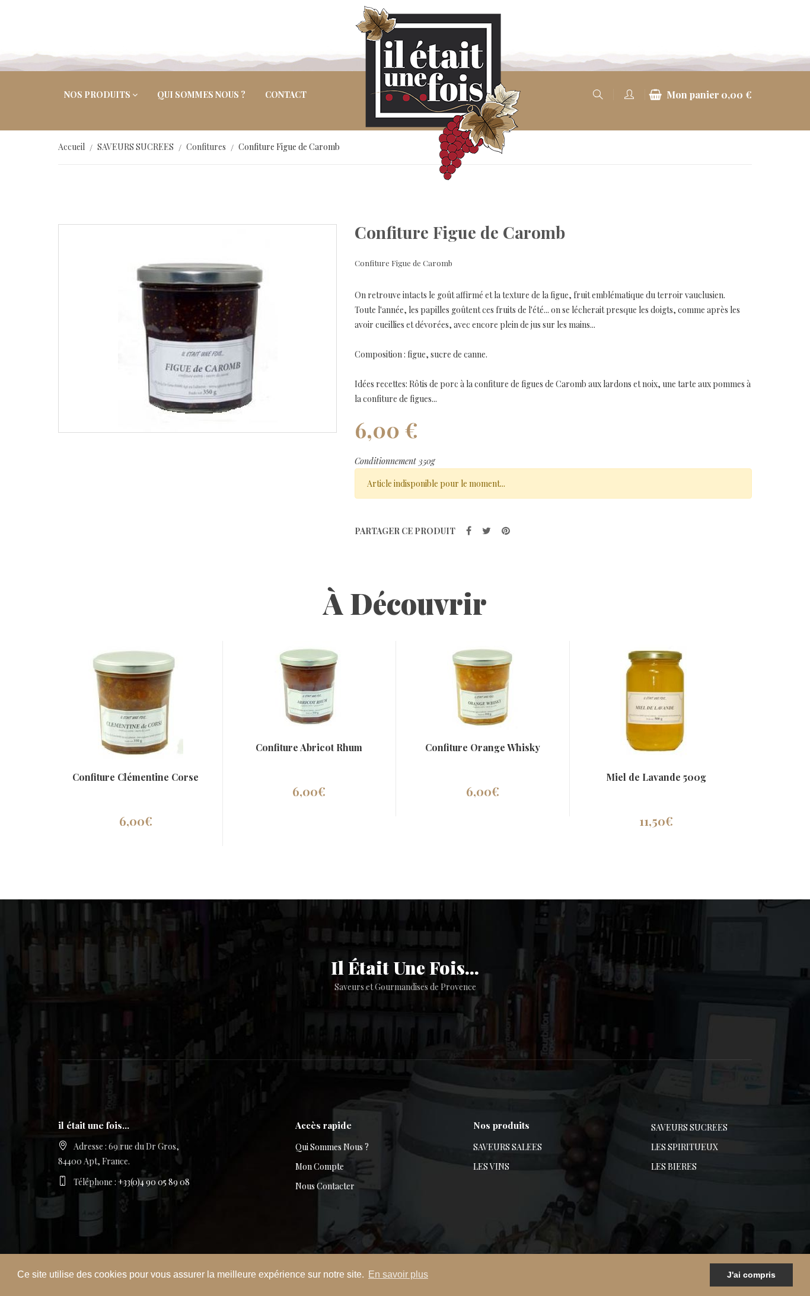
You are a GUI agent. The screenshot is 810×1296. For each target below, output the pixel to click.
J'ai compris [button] (751, 1274)
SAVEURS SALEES (507, 1147)
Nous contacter (325, 1186)
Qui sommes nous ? (201, 94)
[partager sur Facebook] (468, 530)
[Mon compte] (629, 95)
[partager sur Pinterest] (506, 530)
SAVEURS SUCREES (135, 146)
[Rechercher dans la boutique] (598, 95)
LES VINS (491, 1166)
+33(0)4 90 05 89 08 (154, 1182)
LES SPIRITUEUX (684, 1147)
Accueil (71, 146)
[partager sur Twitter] (486, 530)
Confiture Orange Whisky (482, 747)
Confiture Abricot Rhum (309, 747)
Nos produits (97, 94)
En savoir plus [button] (398, 1274)
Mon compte (319, 1166)
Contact (286, 94)
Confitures (206, 146)
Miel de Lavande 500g (656, 777)
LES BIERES (674, 1166)
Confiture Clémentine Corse (135, 777)
